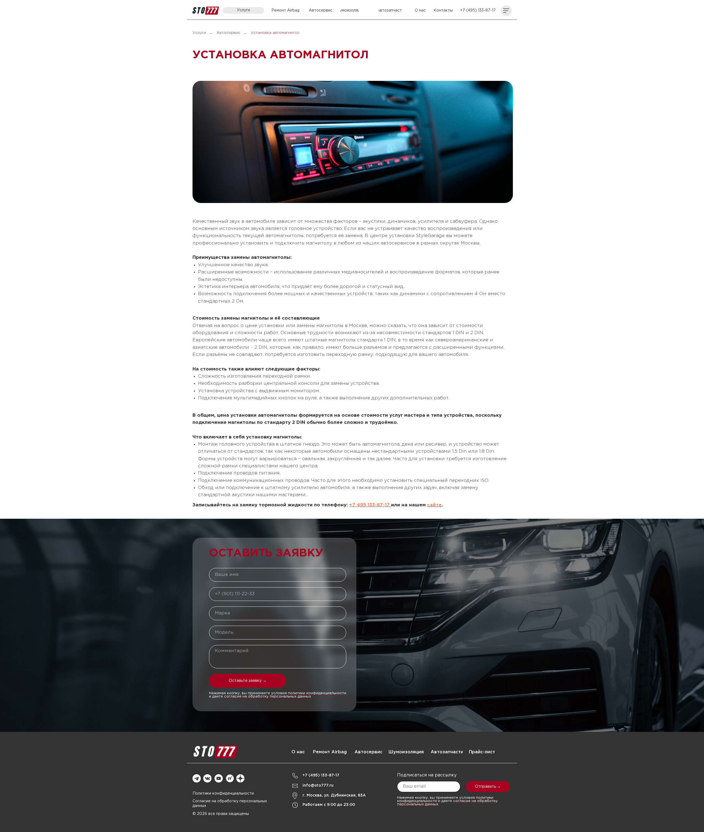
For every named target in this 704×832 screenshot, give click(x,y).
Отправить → (488, 786)
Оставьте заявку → (247, 680)
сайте (434, 505)
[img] (206, 11)
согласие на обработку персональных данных (267, 696)
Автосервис (228, 32)
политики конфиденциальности (317, 693)
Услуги (199, 32)
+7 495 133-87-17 (370, 505)
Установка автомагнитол (275, 32)
